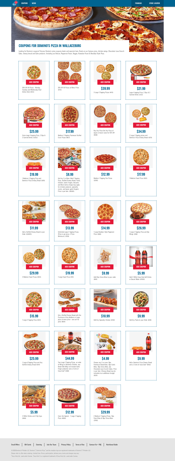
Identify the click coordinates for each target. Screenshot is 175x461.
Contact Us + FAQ (95, 444)
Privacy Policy (66, 444)
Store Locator (154, 3)
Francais (138, 3)
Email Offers (15, 444)
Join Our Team (51, 444)
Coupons (24, 3)
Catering (39, 444)
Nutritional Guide (112, 444)
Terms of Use (80, 444)
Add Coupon (34, 82)
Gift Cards (28, 444)
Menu (34, 3)
